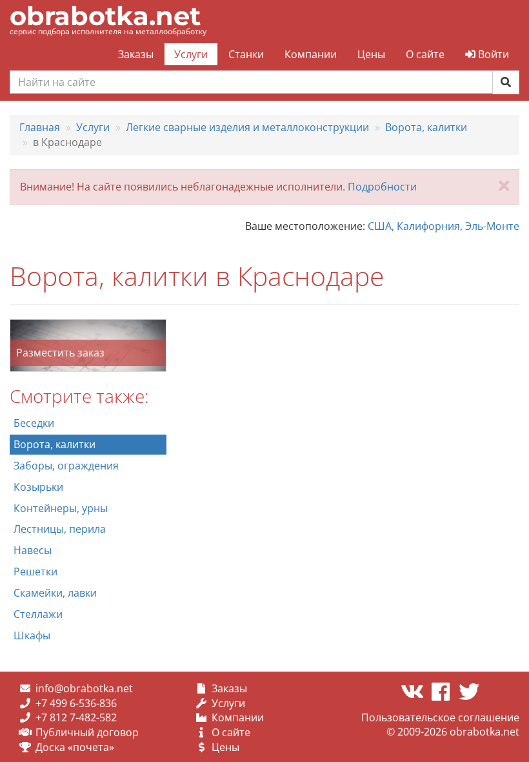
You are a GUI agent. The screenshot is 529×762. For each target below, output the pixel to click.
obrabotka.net (105, 16)
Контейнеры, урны (61, 508)
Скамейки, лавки (55, 593)
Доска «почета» (74, 747)
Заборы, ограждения (66, 465)
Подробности (382, 187)
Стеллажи (38, 614)
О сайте (425, 54)
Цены (371, 54)
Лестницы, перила (60, 529)
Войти (492, 54)
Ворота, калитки (54, 444)
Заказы (136, 54)
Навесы (33, 550)
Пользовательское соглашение (440, 717)
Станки (246, 54)
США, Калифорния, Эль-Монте (443, 226)
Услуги (191, 54)
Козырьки (38, 487)
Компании (310, 54)
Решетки (35, 571)
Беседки (34, 423)
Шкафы (32, 635)
